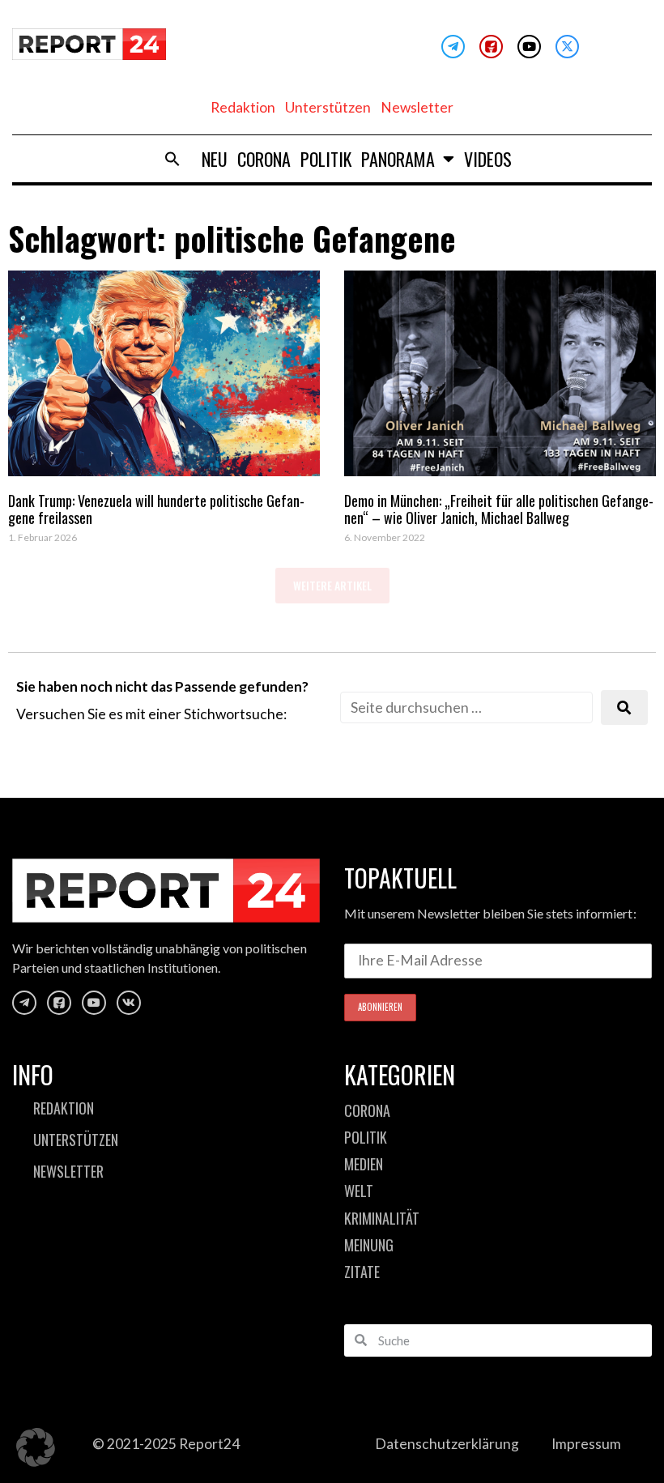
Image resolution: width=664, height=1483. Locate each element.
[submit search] (624, 707)
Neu (215, 159)
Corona (264, 159)
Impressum (586, 1443)
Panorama (398, 159)
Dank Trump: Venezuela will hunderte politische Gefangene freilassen (156, 509)
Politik (325, 159)
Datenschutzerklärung (447, 1443)
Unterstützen (328, 107)
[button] (172, 158)
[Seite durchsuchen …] (466, 707)
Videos (488, 159)
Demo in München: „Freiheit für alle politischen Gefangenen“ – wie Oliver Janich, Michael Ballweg (498, 509)
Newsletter (417, 107)
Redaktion (243, 107)
